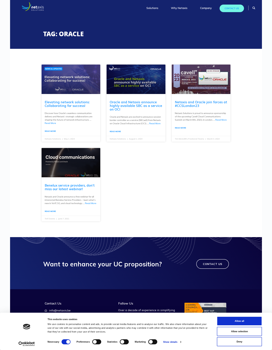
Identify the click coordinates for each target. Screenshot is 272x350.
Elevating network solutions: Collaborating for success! (67, 104)
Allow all (239, 321)
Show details (170, 342)
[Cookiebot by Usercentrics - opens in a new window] (26, 343)
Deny (239, 341)
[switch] (96, 341)
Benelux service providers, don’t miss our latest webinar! (70, 187)
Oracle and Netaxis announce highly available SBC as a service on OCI (136, 105)
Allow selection (239, 331)
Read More (50, 123)
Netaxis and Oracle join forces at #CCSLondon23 (201, 104)
